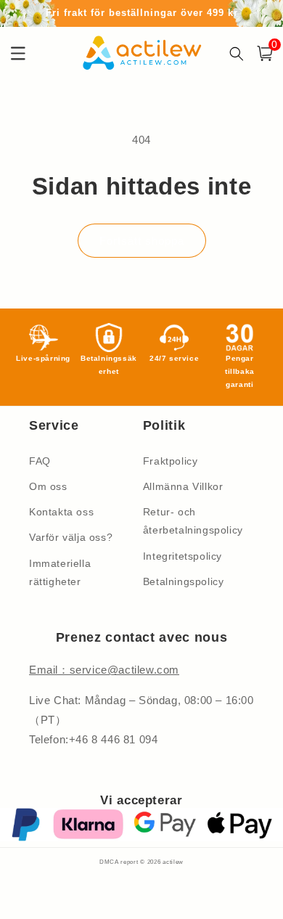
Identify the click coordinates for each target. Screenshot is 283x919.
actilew (173, 861)
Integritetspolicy (182, 556)
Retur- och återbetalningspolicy (193, 521)
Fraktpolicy (170, 461)
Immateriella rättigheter (60, 572)
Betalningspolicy (183, 581)
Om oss (48, 486)
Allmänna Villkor (183, 486)
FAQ (40, 461)
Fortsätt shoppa (141, 240)
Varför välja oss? (70, 537)
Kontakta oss (61, 512)
